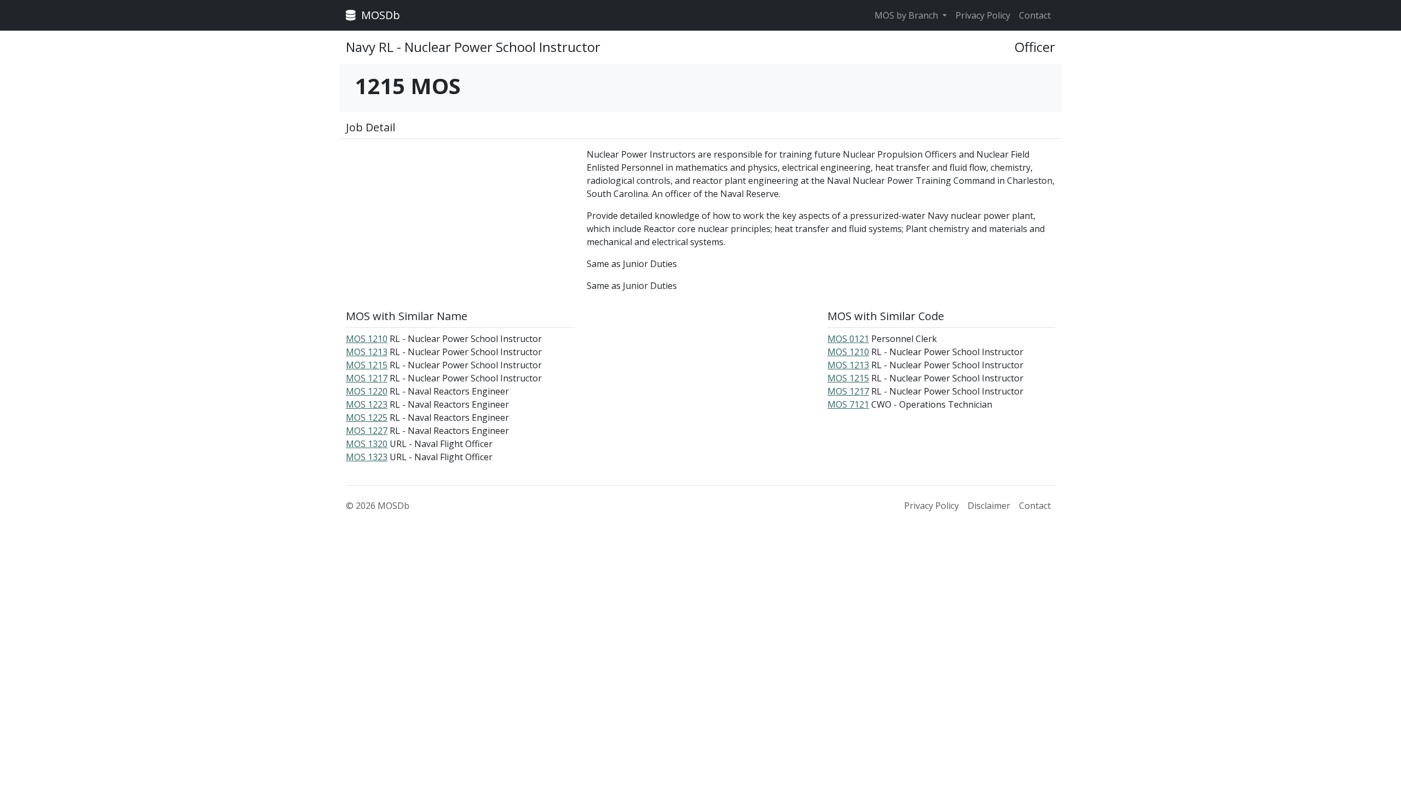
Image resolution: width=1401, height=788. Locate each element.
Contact (1035, 15)
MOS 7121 (848, 404)
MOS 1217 (366, 378)
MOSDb (379, 15)
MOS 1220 (366, 391)
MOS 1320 (366, 444)
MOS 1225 (366, 418)
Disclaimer (989, 506)
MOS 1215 (366, 365)
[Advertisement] (460, 224)
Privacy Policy (983, 15)
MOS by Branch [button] (907, 15)
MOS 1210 (366, 339)
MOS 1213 (366, 352)
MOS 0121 (848, 339)
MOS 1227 (366, 431)
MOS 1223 (366, 404)
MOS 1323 (366, 457)
